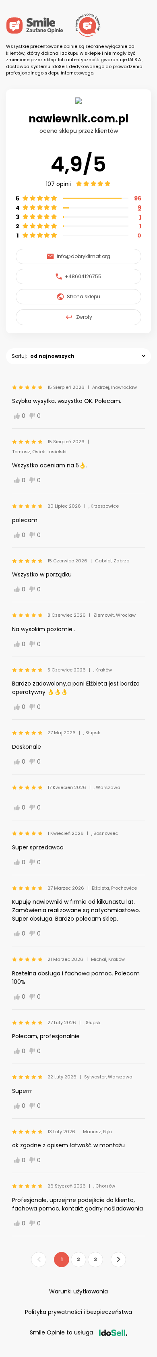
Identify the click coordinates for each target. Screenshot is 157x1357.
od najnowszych (52, 356)
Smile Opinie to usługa (61, 1332)
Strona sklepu (83, 296)
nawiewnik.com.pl (78, 119)
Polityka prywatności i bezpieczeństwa (78, 1312)
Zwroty (84, 317)
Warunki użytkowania (78, 1291)
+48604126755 (83, 276)
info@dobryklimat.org (83, 256)
